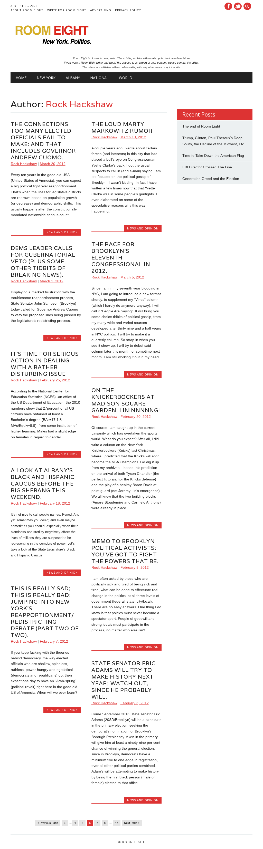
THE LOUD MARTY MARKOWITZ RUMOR (122, 127)
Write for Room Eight (66, 10)
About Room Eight (27, 10)
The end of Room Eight (201, 126)
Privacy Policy (128, 10)
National (99, 77)
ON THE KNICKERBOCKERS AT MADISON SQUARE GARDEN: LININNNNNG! (125, 400)
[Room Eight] (52, 46)
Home (21, 77)
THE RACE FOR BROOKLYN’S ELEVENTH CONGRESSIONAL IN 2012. (120, 257)
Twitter (238, 6)
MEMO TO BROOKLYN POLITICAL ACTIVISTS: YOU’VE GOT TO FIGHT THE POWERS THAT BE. (124, 551)
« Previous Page (47, 822)
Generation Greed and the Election (210, 179)
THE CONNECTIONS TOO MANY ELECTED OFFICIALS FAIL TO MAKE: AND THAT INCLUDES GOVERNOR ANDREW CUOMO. (43, 141)
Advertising (100, 10)
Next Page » (131, 822)
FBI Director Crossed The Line (207, 167)
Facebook (228, 6)
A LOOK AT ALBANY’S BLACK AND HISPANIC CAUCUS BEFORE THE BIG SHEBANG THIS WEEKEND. (42, 483)
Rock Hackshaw (79, 104)
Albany (73, 77)
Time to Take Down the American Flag (213, 155)
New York (46, 77)
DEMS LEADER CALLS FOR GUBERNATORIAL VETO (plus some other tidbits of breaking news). (43, 261)
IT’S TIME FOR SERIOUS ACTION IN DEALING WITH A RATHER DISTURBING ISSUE (45, 363)
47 (116, 822)
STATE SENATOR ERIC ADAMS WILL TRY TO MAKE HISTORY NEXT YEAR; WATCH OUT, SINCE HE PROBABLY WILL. (123, 680)
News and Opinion (62, 232)
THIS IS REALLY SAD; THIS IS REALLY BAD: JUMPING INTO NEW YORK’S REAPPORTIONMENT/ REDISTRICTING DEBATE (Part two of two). (45, 612)
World (125, 77)
